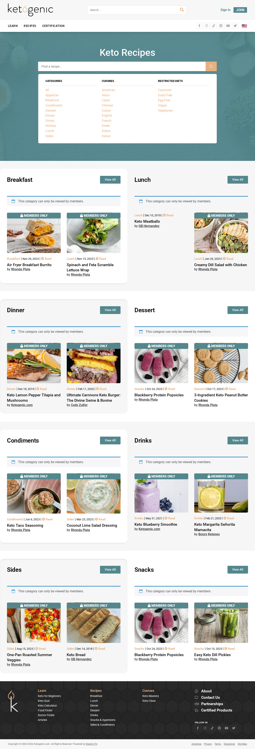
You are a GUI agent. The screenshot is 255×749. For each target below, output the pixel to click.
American (108, 90)
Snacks (139, 389)
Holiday (50, 126)
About (206, 691)
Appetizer (52, 95)
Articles (42, 719)
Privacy (208, 744)
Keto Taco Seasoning (25, 525)
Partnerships (212, 704)
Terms (218, 744)
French (106, 121)
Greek (106, 126)
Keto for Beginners (49, 696)
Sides (49, 136)
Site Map (242, 744)
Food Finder (45, 710)
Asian (106, 95)
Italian (106, 136)
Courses (148, 691)
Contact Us (210, 698)
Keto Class (149, 700)
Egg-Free (164, 100)
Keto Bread (76, 655)
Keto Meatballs (147, 221)
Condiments (53, 105)
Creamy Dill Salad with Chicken (220, 265)
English (107, 115)
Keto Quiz (44, 700)
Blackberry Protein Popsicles (159, 395)
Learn (42, 691)
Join (240, 10)
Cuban (106, 110)
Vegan (162, 105)
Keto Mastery (150, 696)
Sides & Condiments (102, 724)
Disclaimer (229, 744)
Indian (106, 131)
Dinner (50, 115)
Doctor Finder (46, 715)
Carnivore (164, 90)
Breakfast (52, 100)
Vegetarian (165, 110)
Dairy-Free (165, 95)
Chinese (107, 105)
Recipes (96, 691)
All (47, 90)
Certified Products (216, 710)
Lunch (49, 131)
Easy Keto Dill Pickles (212, 655)
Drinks (49, 121)
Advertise (196, 744)
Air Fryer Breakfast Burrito (29, 265)
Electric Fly (91, 744)
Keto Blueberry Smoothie (155, 524)
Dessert (50, 110)
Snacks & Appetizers (102, 719)
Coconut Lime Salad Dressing (92, 525)
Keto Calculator (47, 705)
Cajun (106, 100)
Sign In (225, 10)
